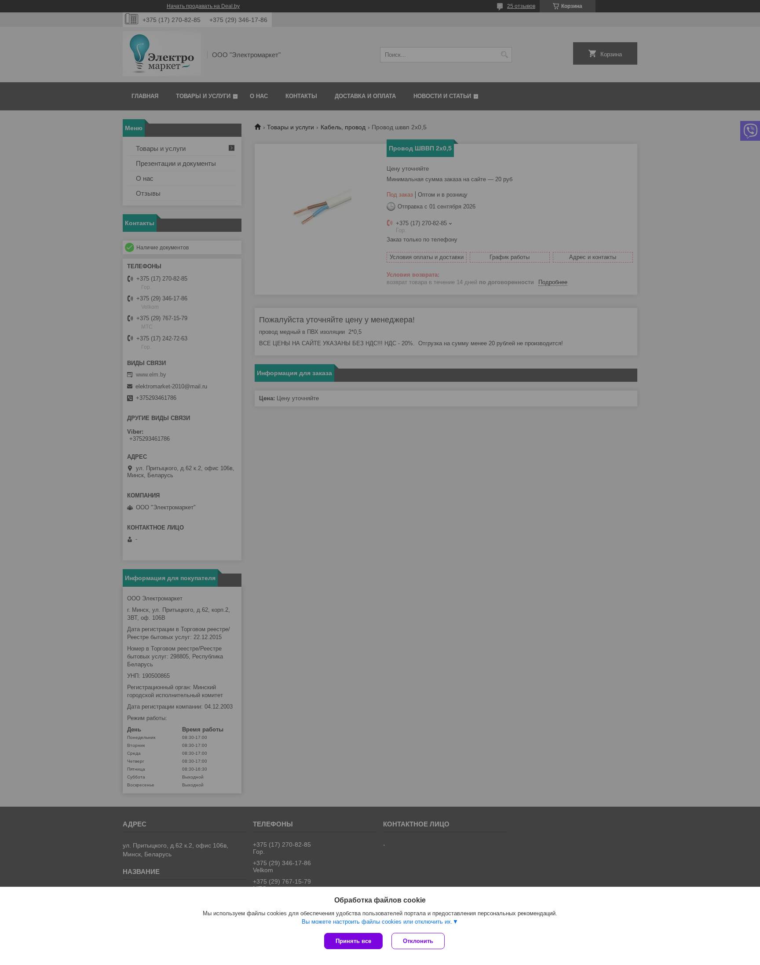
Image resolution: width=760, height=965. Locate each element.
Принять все (353, 941)
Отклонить (418, 941)
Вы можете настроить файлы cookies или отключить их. (377, 921)
